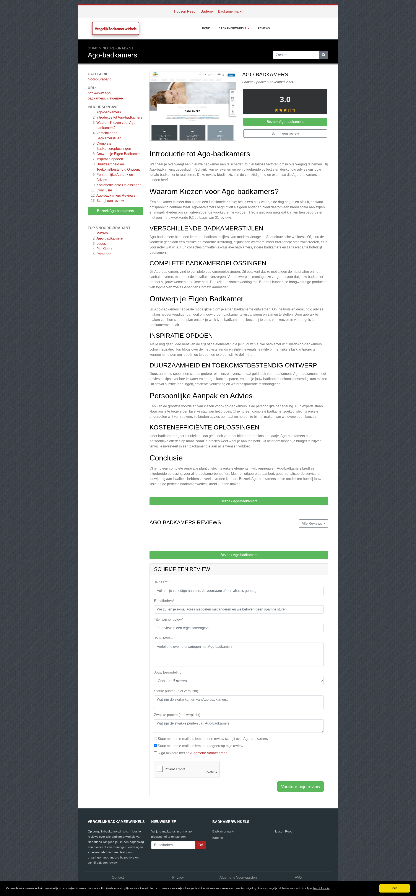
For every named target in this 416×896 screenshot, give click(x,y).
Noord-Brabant (117, 48)
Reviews (264, 28)
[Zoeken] (323, 55)
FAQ (298, 877)
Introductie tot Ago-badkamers (119, 117)
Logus (101, 243)
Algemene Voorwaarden (209, 753)
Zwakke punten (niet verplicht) (177, 715)
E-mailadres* (164, 601)
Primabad (103, 254)
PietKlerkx (104, 249)
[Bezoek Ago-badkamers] (193, 107)
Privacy (178, 877)
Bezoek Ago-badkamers (115, 211)
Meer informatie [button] (321, 888)
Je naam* (161, 582)
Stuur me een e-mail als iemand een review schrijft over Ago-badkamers (213, 739)
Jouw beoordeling (168, 672)
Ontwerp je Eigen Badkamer (118, 154)
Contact (118, 877)
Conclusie (104, 190)
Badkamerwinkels (232, 28)
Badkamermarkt (230, 11)
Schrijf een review (110, 200)
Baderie (207, 11)
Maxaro (102, 233)
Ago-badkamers (108, 112)
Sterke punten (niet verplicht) (176, 691)
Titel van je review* (168, 619)
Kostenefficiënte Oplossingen (118, 185)
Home (206, 28)
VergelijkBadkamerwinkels (115, 28)
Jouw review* (164, 638)
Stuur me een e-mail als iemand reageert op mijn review (200, 746)
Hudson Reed (184, 11)
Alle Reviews (312, 523)
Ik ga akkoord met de (193, 753)
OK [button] (394, 888)
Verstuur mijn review (300, 786)
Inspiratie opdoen (109, 159)
